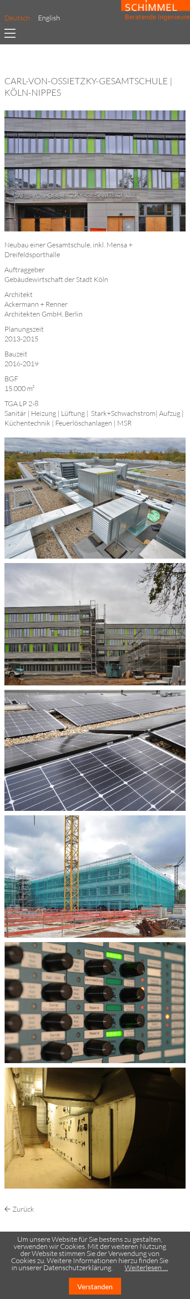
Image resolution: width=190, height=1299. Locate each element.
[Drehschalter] (95, 1001)
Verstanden (95, 1286)
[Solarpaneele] (95, 749)
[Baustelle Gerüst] (95, 875)
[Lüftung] (95, 1127)
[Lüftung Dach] (95, 497)
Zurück (23, 1209)
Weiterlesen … (146, 1267)
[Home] (153, 11)
